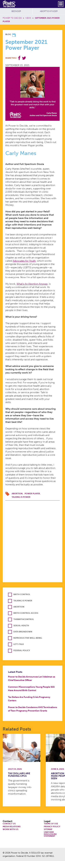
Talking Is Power (21, 497)
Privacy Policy (52, 827)
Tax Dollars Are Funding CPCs (19, 774)
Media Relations (12, 827)
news (28, 18)
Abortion (17, 493)
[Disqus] (32, 540)
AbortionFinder (49, 11)
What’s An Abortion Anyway (32, 283)
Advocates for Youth (24, 260)
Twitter (24, 58)
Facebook (19, 58)
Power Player (32, 493)
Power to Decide (12, 18)
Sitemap (48, 829)
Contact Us (9, 824)
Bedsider (16, 11)
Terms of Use (51, 824)
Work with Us (10, 829)
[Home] (9, 4)
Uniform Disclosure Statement (50, 834)
